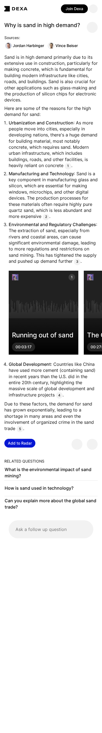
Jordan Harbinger (28, 45)
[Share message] (92, 27)
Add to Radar (20, 443)
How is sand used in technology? (39, 488)
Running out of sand (42, 335)
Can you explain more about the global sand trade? (50, 503)
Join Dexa (74, 8)
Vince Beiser (66, 45)
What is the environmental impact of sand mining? (48, 472)
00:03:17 (24, 346)
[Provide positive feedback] (77, 444)
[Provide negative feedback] (92, 444)
